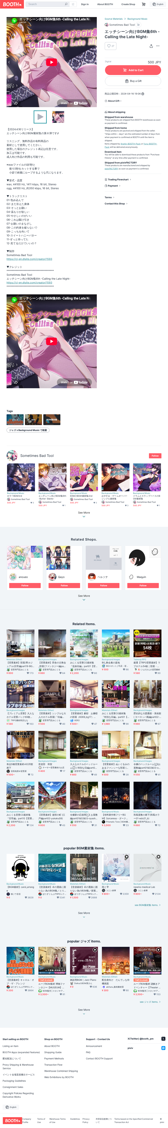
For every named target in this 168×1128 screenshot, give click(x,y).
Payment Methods (54, 1058)
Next (94, 62)
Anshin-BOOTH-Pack (131, 144)
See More (84, 595)
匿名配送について (12, 1058)
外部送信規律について (104, 1120)
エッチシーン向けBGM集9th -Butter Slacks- (52, 497)
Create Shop (128, 4)
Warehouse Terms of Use (57, 1120)
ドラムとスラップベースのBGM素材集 (146, 497)
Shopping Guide (53, 1052)
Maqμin (141, 577)
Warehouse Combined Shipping (61, 1071)
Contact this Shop (115, 203)
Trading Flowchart (118, 179)
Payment (113, 185)
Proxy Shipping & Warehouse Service (18, 1066)
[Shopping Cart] (143, 4)
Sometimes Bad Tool (37, 456)
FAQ (88, 1052)
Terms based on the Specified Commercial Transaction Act (133, 1120)
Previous (9, 62)
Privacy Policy (86, 1120)
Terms (108, 197)
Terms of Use (41, 1120)
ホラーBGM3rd (14, 496)
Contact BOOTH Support (99, 1058)
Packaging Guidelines (14, 1080)
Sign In (85, 4)
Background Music (137, 18)
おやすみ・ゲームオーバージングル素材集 (114, 497)
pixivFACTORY (111, 168)
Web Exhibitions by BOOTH (59, 1077)
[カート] (138, 25)
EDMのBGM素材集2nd (81, 496)
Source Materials (114, 18)
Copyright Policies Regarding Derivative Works (18, 1095)
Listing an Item (10, 1046)
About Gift (113, 100)
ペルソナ (102, 577)
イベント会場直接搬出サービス (19, 1074)
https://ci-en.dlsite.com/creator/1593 (29, 259)
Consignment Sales (13, 1087)
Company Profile (26, 1120)
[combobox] (47, 4)
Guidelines (75, 1119)
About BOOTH (105, 4)
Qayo (61, 577)
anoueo (23, 577)
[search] (66, 4)
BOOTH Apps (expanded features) (21, 1052)
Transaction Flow (53, 1064)
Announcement (94, 1046)
